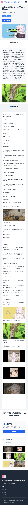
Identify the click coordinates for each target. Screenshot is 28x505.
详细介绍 (4, 490)
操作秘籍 (4, 492)
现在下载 (8, 20)
